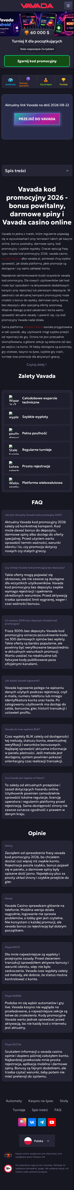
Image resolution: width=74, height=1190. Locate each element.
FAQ (57, 1110)
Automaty (14, 1101)
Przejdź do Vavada (37, 119)
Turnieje (19, 1110)
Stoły (64, 1101)
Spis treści (40, 1110)
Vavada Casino (33, 327)
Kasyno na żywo (40, 1101)
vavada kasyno (11, 258)
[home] (37, 5)
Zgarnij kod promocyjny (37, 61)
